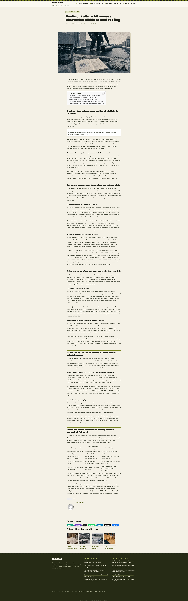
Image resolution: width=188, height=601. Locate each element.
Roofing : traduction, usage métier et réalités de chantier (84, 95)
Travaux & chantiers (82, 3)
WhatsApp (91, 525)
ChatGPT (70, 525)
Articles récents (76, 498)
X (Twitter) (107, 525)
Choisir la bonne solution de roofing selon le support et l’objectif (86, 103)
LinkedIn (99, 525)
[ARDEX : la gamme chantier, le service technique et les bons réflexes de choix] (73, 538)
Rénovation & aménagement (113, 3)
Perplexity (78, 525)
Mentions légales (84, 600)
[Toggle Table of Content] (102, 93)
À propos (69, 498)
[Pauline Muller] (71, 511)
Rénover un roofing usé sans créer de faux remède (83, 99)
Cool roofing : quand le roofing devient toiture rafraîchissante (86, 101)
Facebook (115, 525)
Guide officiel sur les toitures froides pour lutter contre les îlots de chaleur (88, 131)
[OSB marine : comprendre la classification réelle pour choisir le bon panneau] (110, 538)
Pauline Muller (79, 502)
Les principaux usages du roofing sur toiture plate (82, 97)
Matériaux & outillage (96, 3)
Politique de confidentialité (96, 600)
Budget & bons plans (129, 3)
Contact (106, 600)
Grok (85, 525)
